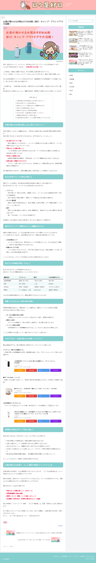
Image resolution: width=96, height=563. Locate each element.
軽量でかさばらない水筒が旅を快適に (27, 110)
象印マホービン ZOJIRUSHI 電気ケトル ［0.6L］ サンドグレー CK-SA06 (35, 388)
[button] (92, 21)
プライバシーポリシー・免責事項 (77, 556)
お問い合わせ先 (90, 556)
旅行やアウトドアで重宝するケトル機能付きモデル (31, 105)
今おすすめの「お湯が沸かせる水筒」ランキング (30, 112)
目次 (31, 97)
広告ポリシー (57, 556)
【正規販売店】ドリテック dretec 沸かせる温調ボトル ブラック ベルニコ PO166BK (35, 362)
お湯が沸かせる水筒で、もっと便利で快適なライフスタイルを (34, 117)
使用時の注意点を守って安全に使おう (27, 115)
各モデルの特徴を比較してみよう (26, 108)
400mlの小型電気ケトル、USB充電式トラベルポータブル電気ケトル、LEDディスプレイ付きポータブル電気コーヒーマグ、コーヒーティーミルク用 (37, 412)
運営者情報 (64, 556)
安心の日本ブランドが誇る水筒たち (26, 103)
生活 (6, 522)
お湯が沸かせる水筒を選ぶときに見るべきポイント (31, 100)
